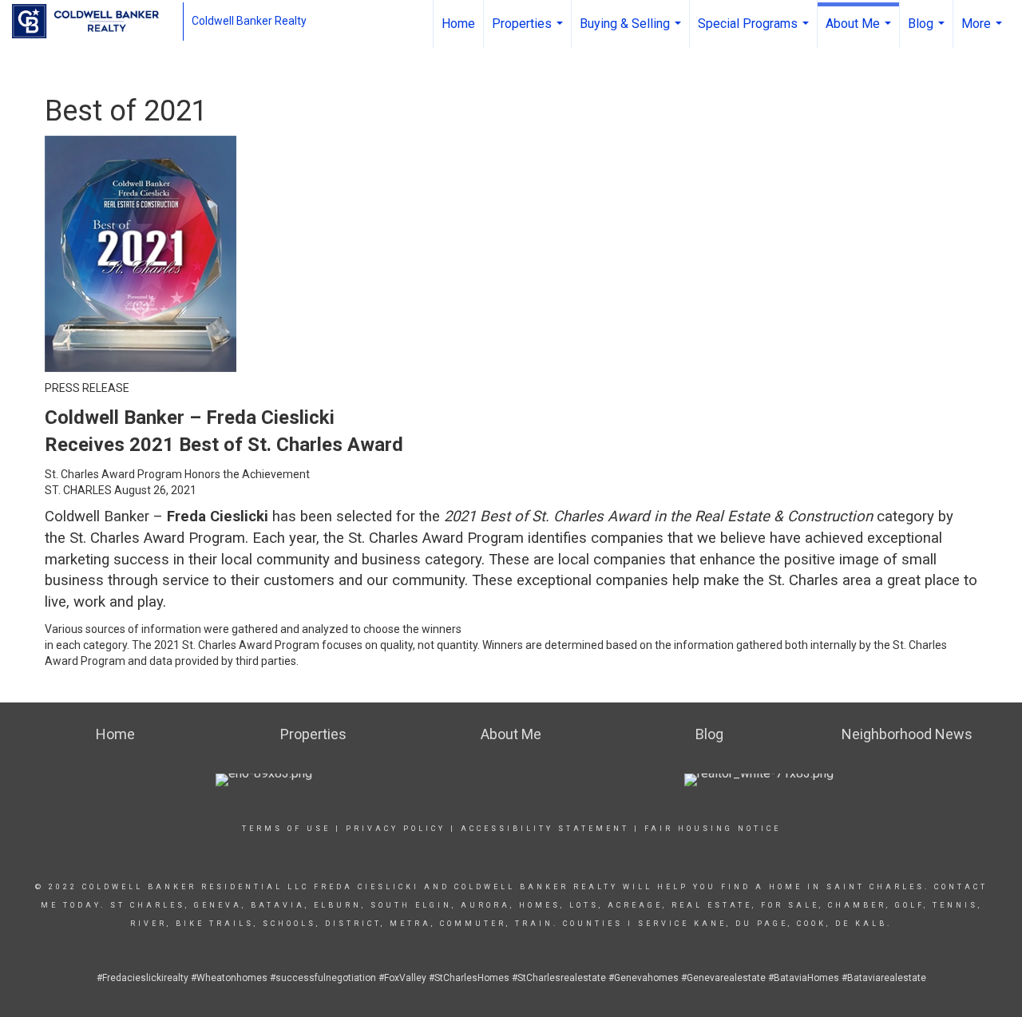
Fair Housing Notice (712, 829)
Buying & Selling (632, 32)
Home (458, 23)
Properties (529, 32)
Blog (928, 32)
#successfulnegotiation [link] (323, 977)
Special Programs (755, 32)
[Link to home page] (93, 21)
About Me (860, 32)
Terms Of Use (286, 829)
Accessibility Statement (545, 829)
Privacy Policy (396, 829)
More (983, 32)
